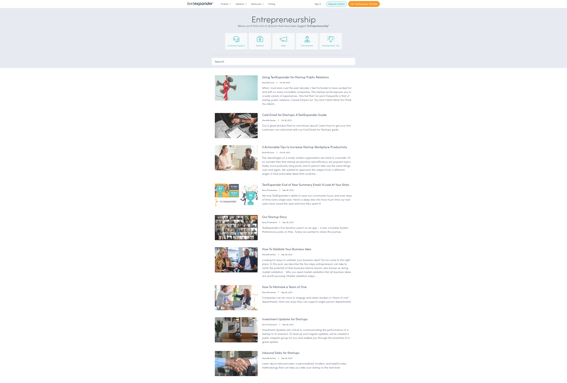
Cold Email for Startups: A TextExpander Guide (294, 115)
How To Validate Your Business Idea (286, 249)
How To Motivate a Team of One (284, 287)
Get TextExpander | (364, 3)
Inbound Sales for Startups (280, 353)
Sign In (318, 3)
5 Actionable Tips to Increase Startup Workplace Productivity (304, 147)
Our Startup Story (274, 217)
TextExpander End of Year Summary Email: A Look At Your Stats (305, 185)
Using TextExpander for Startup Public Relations (295, 77)
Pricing (271, 3)
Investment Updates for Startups (285, 319)
